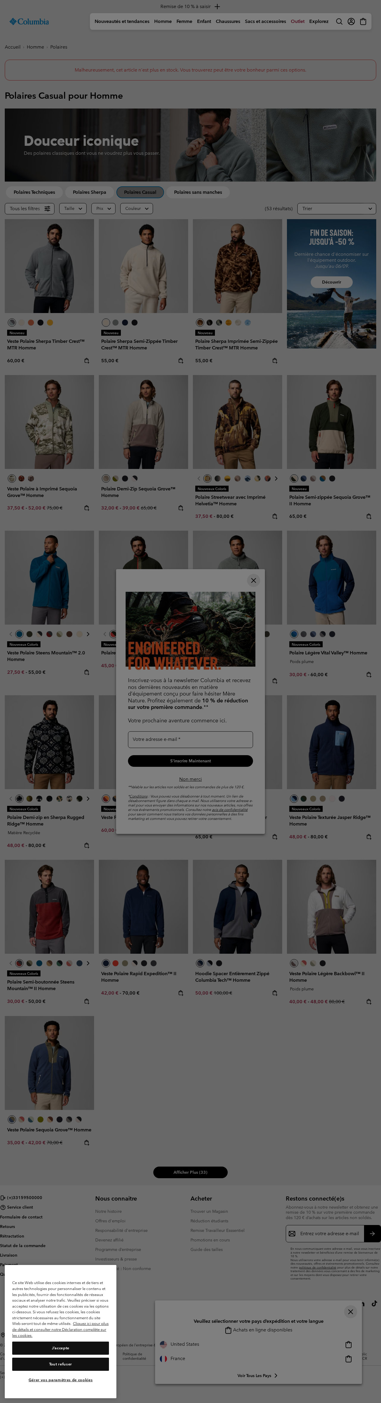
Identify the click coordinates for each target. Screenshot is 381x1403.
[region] (60, 1331)
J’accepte (60, 1348)
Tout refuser (60, 1364)
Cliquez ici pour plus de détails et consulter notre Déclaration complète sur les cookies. (60, 1329)
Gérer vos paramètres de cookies (61, 1379)
